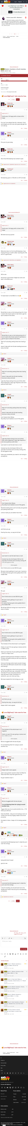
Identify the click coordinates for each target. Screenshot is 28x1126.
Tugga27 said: (4, 500)
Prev (13, 99)
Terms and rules (3, 1062)
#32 (26, 271)
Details (11, 1123)
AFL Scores (19, 934)
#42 (26, 587)
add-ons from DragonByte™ (16, 1122)
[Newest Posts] (23, 1)
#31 (26, 248)
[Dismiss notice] (25, 6)
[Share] (24, 109)
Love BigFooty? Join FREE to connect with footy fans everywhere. (16, 7)
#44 (26, 692)
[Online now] (3, 305)
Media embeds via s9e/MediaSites (17, 1124)
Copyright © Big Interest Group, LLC (7, 1082)
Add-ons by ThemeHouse (5, 1124)
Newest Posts (4, 1090)
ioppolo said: (4, 113)
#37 (26, 401)
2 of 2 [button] (18, 99)
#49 (26, 856)
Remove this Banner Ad (14, 66)
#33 (26, 292)
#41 (26, 549)
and (9, 183)
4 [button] (3, 80)
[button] (2, 938)
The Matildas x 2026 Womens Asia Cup (11, 22)
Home (2, 1070)
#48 (26, 838)
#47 (26, 794)
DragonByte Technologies (5, 1123)
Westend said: (5, 368)
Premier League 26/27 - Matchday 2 (14, 17)
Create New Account (19, 12)
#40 (26, 525)
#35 (26, 328)
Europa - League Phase (20, 21)
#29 (26, 174)
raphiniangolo (23, 1102)
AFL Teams (21, 933)
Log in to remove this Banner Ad (14, 212)
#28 (26, 155)
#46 (26, 763)
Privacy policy (3, 1065)
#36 (26, 364)
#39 (26, 496)
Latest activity (3, 1098)
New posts (2, 1093)
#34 (26, 309)
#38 (26, 432)
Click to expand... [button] (14, 565)
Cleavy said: (4, 880)
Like (22, 128)
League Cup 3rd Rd (10, 21)
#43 (26, 626)
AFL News (16, 933)
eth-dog (3, 72)
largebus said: (5, 332)
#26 (26, 109)
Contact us (3, 1060)
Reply (26, 128)
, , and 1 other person (14, 164)
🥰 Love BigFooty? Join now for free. (14, 96)
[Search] (26, 1)
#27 (26, 139)
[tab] (10, 34)
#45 (26, 722)
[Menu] (1, 1)
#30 (26, 221)
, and (12, 260)
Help (1, 1067)
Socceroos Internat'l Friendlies (17, 24)
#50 (26, 876)
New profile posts (4, 1096)
